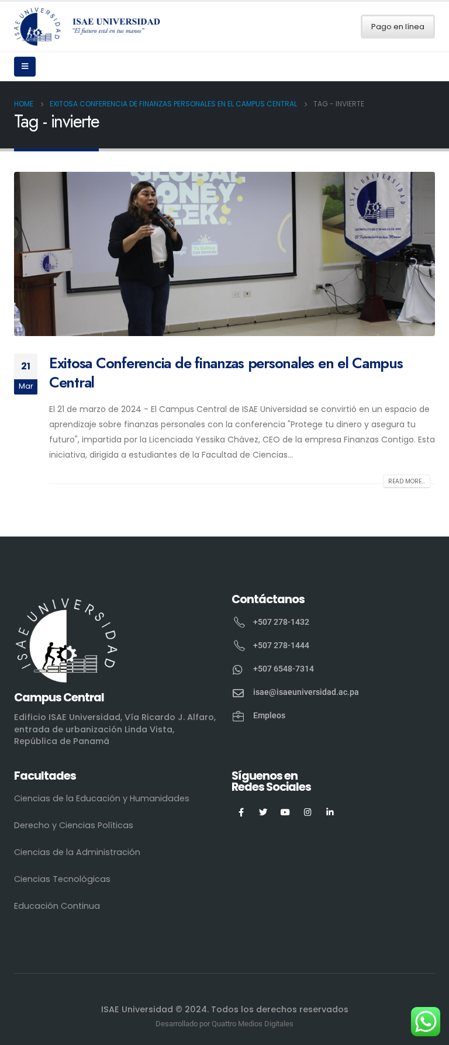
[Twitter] (263, 812)
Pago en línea (397, 27)
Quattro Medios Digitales (252, 1023)
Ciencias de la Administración (77, 852)
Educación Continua (57, 906)
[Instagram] (307, 812)
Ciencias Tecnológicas (62, 879)
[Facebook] (241, 812)
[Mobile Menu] (25, 67)
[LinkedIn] (330, 812)
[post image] (224, 254)
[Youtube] (285, 812)
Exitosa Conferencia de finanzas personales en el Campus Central (226, 372)
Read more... (406, 481)
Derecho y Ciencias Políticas (73, 825)
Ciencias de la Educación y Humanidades (101, 798)
